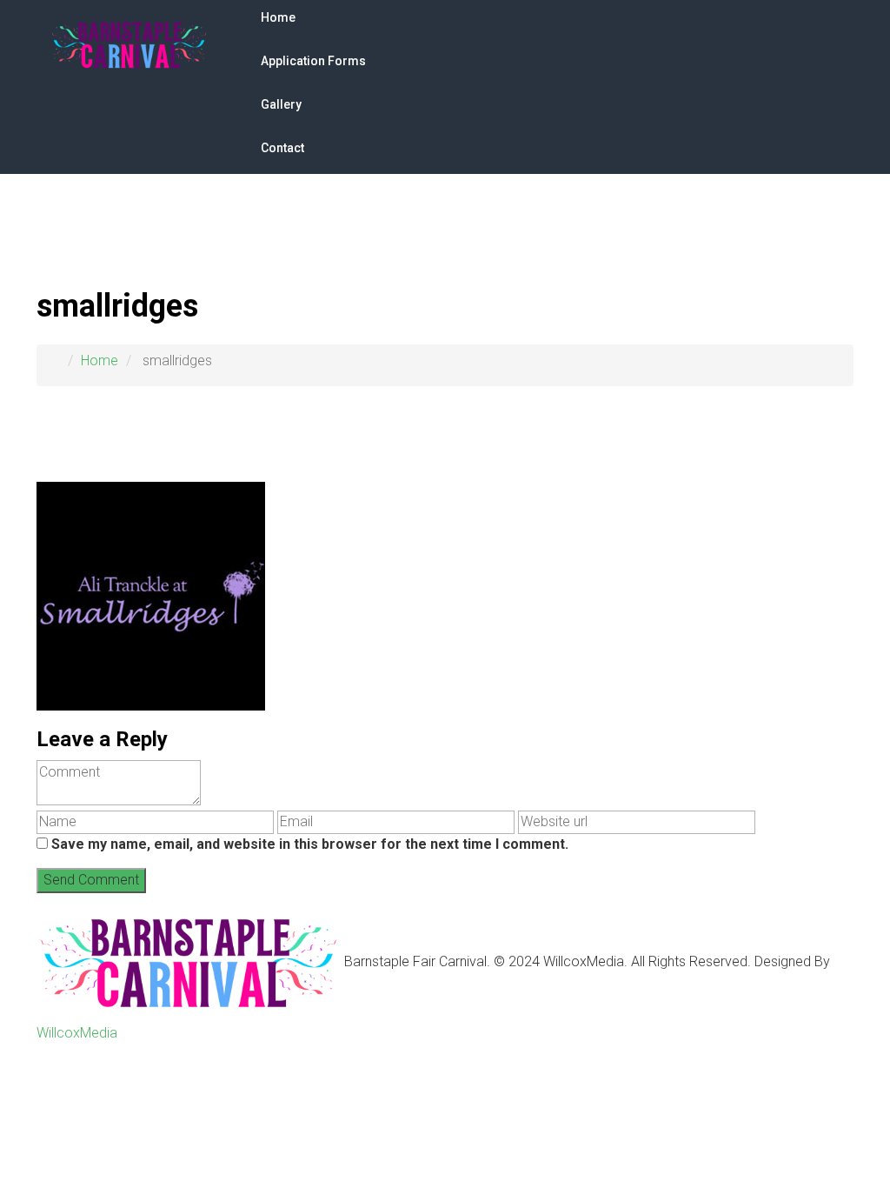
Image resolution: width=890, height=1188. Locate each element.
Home (278, 17)
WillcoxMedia (77, 1032)
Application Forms (313, 61)
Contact (282, 148)
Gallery (281, 104)
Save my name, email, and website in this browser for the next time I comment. (309, 844)
